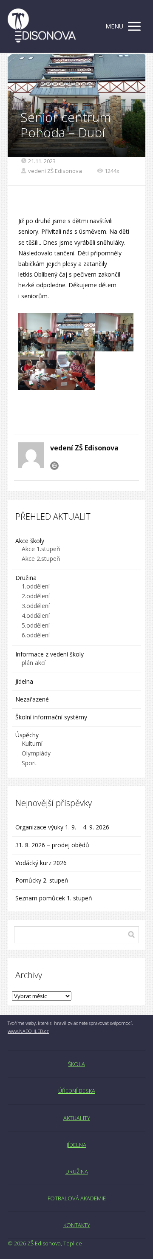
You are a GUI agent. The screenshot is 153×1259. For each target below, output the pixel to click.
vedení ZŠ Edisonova (55, 171)
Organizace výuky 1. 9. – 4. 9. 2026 (62, 827)
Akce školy (29, 541)
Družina (26, 578)
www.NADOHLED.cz (28, 1031)
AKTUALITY (76, 1118)
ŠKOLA (76, 1064)
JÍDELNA (76, 1145)
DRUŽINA (76, 1171)
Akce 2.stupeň (41, 559)
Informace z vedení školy (49, 654)
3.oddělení (36, 606)
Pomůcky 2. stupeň (41, 880)
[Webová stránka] (54, 465)
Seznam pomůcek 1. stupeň (53, 898)
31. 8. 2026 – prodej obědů (52, 845)
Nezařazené (32, 699)
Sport (29, 763)
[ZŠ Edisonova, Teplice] (42, 26)
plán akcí (33, 663)
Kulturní (32, 743)
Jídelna (24, 681)
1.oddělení (36, 586)
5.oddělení (36, 625)
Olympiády (36, 753)
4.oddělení (36, 615)
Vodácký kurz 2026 (41, 863)
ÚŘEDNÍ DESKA (76, 1091)
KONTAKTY (76, 1225)
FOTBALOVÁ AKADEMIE (77, 1198)
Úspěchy (27, 735)
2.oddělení (36, 596)
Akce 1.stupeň (41, 549)
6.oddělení (36, 635)
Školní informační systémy (51, 717)
